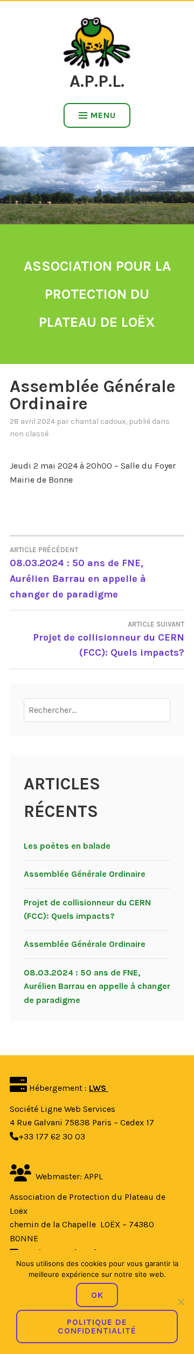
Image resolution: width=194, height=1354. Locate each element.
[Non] (180, 1301)
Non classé (29, 433)
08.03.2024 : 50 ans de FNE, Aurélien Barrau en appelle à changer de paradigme (78, 573)
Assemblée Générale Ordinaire (85, 874)
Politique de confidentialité (97, 1326)
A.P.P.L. (97, 81)
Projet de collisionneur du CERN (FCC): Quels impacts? (108, 639)
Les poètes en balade (67, 846)
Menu (103, 115)
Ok (97, 1295)
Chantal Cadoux (98, 421)
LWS (98, 1088)
